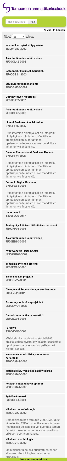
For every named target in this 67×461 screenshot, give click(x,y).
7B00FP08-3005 (16, 228)
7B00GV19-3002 (16, 443)
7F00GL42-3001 (16, 61)
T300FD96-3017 (16, 216)
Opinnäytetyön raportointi (21, 96)
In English (59, 30)
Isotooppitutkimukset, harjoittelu (25, 71)
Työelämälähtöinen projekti (22, 263)
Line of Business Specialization (24, 122)
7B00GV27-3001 (16, 280)
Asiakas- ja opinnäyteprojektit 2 (24, 302)
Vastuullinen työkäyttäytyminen (24, 45)
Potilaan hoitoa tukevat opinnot (24, 383)
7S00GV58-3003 (16, 331)
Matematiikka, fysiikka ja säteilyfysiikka (29, 370)
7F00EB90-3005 (16, 241)
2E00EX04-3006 (16, 319)
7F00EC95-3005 (16, 267)
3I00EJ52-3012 (15, 293)
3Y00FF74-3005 (16, 156)
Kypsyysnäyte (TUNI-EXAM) (22, 250)
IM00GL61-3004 (16, 400)
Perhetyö (11, 327)
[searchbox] (16, 21)
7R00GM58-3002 (16, 87)
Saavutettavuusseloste (33, 459)
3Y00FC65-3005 (16, 186)
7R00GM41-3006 (16, 387)
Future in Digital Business (21, 182)
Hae (32, 21)
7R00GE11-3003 (16, 74)
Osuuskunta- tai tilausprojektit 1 (25, 315)
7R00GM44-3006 (16, 361)
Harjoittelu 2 (13, 212)
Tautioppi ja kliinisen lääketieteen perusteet (31, 225)
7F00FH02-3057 (16, 100)
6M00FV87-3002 (16, 49)
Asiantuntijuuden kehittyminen (24, 58)
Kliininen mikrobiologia (19, 439)
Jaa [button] (49, 30)
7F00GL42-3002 (16, 113)
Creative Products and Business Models (29, 152)
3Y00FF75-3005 (16, 126)
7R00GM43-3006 (16, 374)
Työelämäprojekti (16, 396)
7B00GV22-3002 (16, 413)
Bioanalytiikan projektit (19, 276)
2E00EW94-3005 (16, 306)
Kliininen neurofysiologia (20, 409)
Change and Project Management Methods (31, 289)
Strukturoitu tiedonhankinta (22, 83)
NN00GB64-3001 (16, 254)
